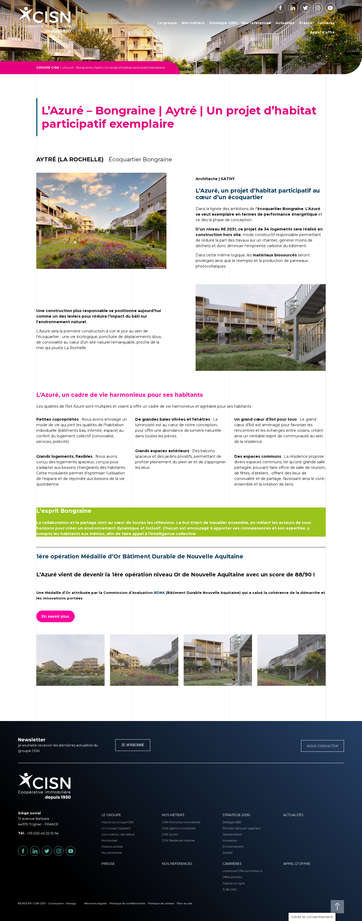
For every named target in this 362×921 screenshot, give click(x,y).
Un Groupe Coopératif (109, 828)
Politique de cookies (161, 903)
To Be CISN (229, 889)
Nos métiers (193, 23)
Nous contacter (322, 746)
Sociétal (228, 853)
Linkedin (39, 851)
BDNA (159, 592)
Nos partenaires (109, 853)
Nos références (256, 23)
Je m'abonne (132, 745)
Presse (305, 23)
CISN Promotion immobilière (169, 822)
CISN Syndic (169, 834)
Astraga (71, 903)
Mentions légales (95, 903)
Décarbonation (230, 834)
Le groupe (167, 23)
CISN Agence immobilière (169, 828)
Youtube (75, 851)
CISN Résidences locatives (169, 840)
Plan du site (184, 903)
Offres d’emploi (230, 877)
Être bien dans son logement (230, 828)
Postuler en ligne (230, 883)
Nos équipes (109, 840)
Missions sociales (109, 846)
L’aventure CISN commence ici (230, 871)
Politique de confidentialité (127, 903)
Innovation (230, 840)
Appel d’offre (322, 32)
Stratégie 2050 (223, 23)
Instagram (63, 851)
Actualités (285, 23)
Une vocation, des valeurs (109, 834)
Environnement (230, 846)
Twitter (51, 851)
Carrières (326, 23)
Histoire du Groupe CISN (109, 822)
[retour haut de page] (337, 906)
